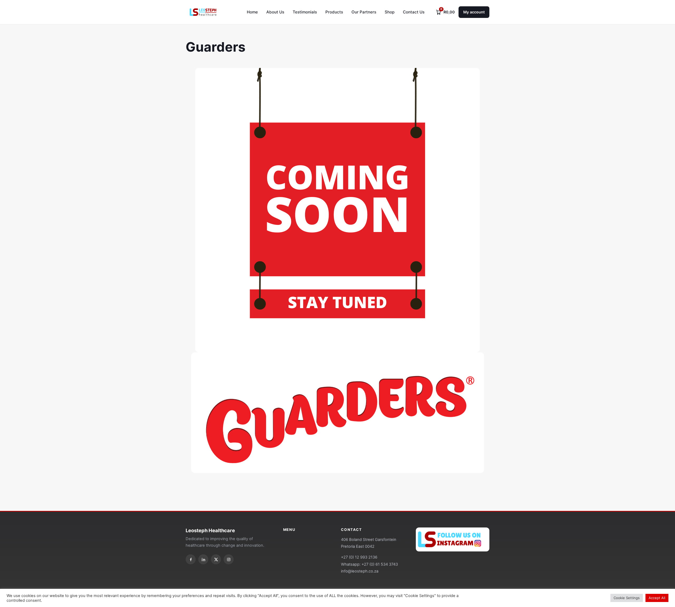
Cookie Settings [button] (627, 598)
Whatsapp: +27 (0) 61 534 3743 (369, 564)
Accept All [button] (657, 598)
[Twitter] (216, 559)
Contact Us (414, 11)
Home (252, 11)
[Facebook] (191, 559)
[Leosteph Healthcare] (203, 12)
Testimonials (305, 11)
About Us (275, 11)
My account (474, 12)
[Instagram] (229, 559)
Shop (389, 11)
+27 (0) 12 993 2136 (359, 557)
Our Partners (363, 11)
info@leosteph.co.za (359, 571)
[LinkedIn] (203, 559)
